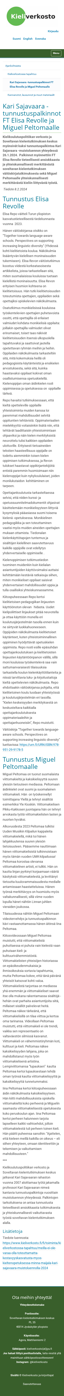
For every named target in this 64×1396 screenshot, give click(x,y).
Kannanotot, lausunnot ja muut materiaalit (31, 94)
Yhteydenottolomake (32, 1304)
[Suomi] (32, 16)
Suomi (17, 38)
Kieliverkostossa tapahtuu (22, 74)
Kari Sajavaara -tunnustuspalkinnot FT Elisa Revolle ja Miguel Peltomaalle (32, 84)
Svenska (40, 38)
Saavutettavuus (32, 1384)
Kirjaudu (53, 31)
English (28, 38)
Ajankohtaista (13, 65)
